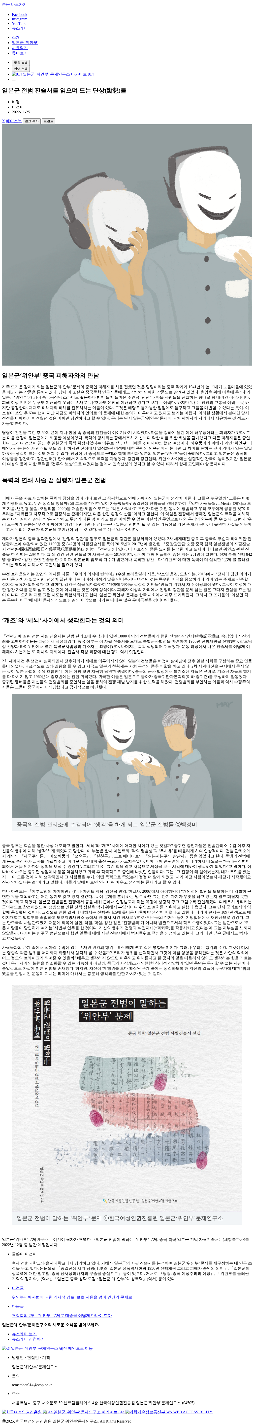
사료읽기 (20, 48)
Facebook (19, 14)
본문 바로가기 (14, 4)
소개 (16, 37)
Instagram (19, 19)
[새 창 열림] (53, 74)
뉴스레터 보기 (24, 1334)
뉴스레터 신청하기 (28, 1339)
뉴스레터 (20, 28)
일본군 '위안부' (25, 43)
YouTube (19, 23)
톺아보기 (20, 53)
